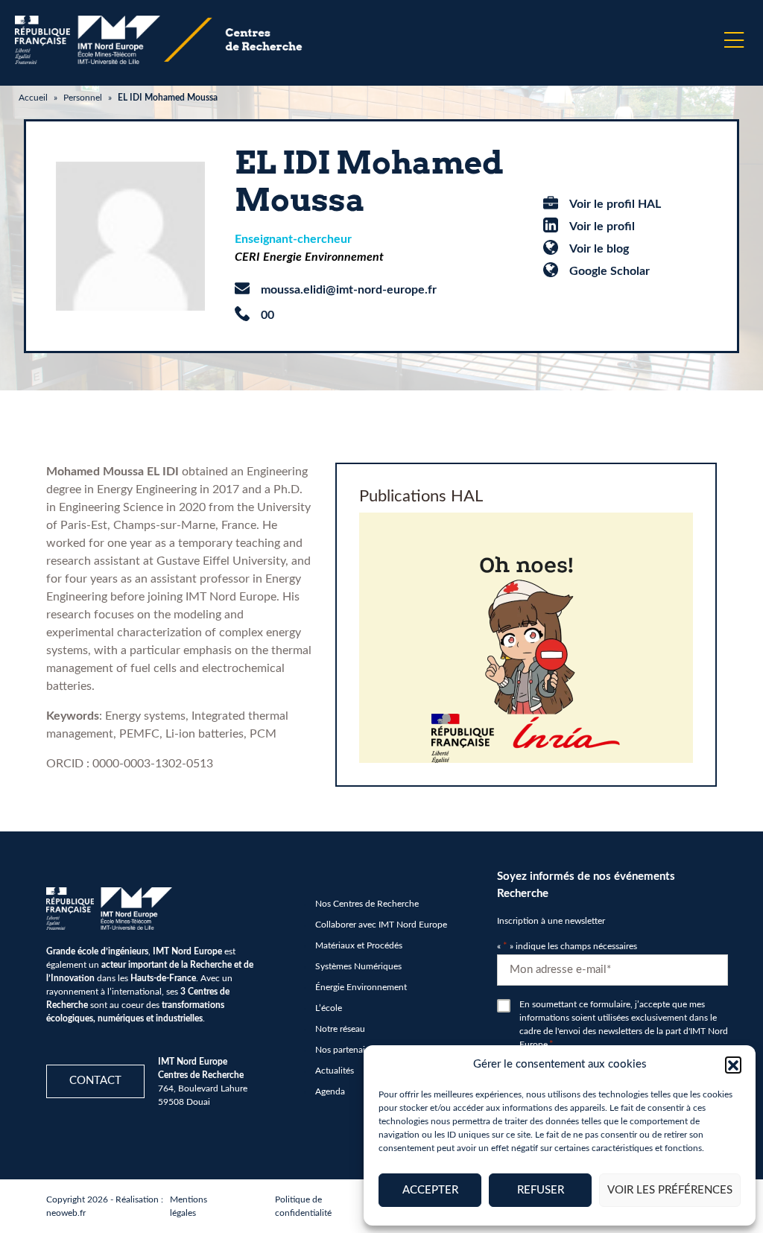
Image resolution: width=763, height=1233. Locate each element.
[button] (733, 1064)
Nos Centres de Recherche (367, 903)
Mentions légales (188, 1206)
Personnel (82, 97)
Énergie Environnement (361, 987)
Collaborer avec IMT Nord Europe (381, 924)
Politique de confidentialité (303, 1206)
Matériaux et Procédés (358, 945)
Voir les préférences (669, 1190)
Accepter (430, 1190)
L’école (328, 1008)
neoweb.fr (66, 1212)
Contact (95, 1080)
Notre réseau (340, 1028)
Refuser (540, 1190)
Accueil (33, 97)
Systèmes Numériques (358, 966)
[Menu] (734, 40)
